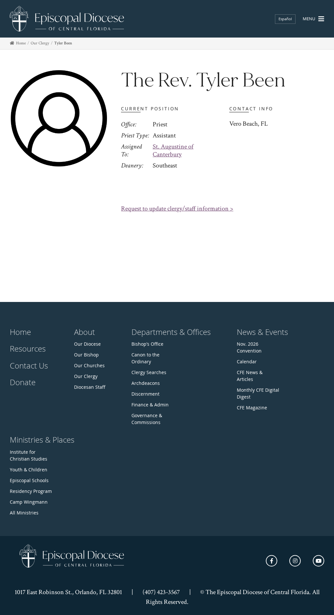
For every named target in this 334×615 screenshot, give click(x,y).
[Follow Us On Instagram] (295, 560)
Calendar (247, 361)
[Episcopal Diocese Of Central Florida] (67, 19)
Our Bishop (86, 355)
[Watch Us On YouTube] (318, 560)
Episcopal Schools (29, 480)
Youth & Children (28, 469)
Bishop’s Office (147, 344)
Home (21, 43)
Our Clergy (40, 43)
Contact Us (29, 365)
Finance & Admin (150, 405)
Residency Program (31, 491)
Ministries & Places (42, 439)
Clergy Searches (148, 372)
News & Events (262, 332)
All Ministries (24, 513)
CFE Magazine (252, 407)
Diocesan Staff (89, 387)
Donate (23, 382)
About (84, 332)
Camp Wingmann (29, 502)
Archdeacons (145, 383)
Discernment (145, 394)
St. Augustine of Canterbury (173, 150)
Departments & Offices (171, 332)
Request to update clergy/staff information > (177, 208)
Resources (28, 348)
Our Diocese (87, 344)
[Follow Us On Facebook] (271, 560)
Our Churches (89, 365)
